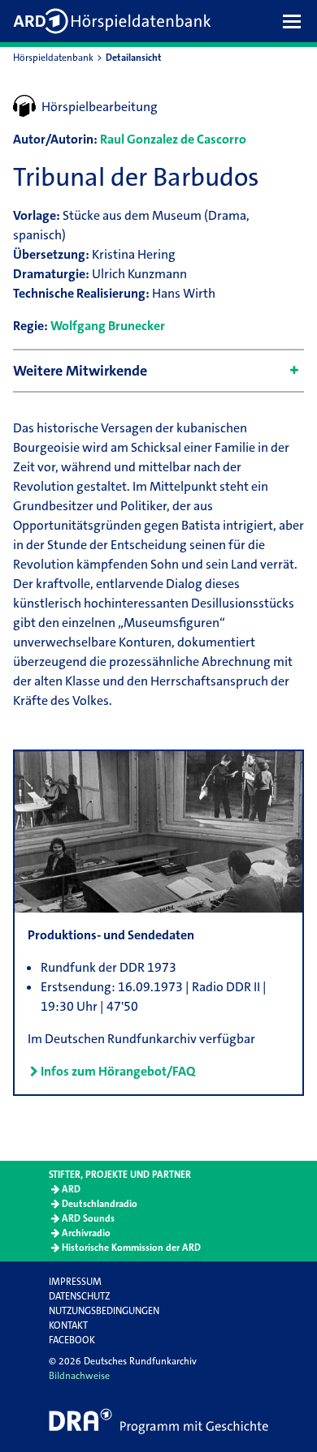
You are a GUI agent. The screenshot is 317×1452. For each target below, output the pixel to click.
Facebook (72, 1340)
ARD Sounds (88, 1218)
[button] (296, 21)
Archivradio (86, 1232)
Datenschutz (79, 1296)
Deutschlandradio (99, 1203)
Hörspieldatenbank (53, 57)
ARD (71, 1189)
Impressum (75, 1281)
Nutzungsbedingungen (104, 1310)
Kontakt (68, 1325)
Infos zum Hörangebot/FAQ (118, 1071)
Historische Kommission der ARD (131, 1247)
